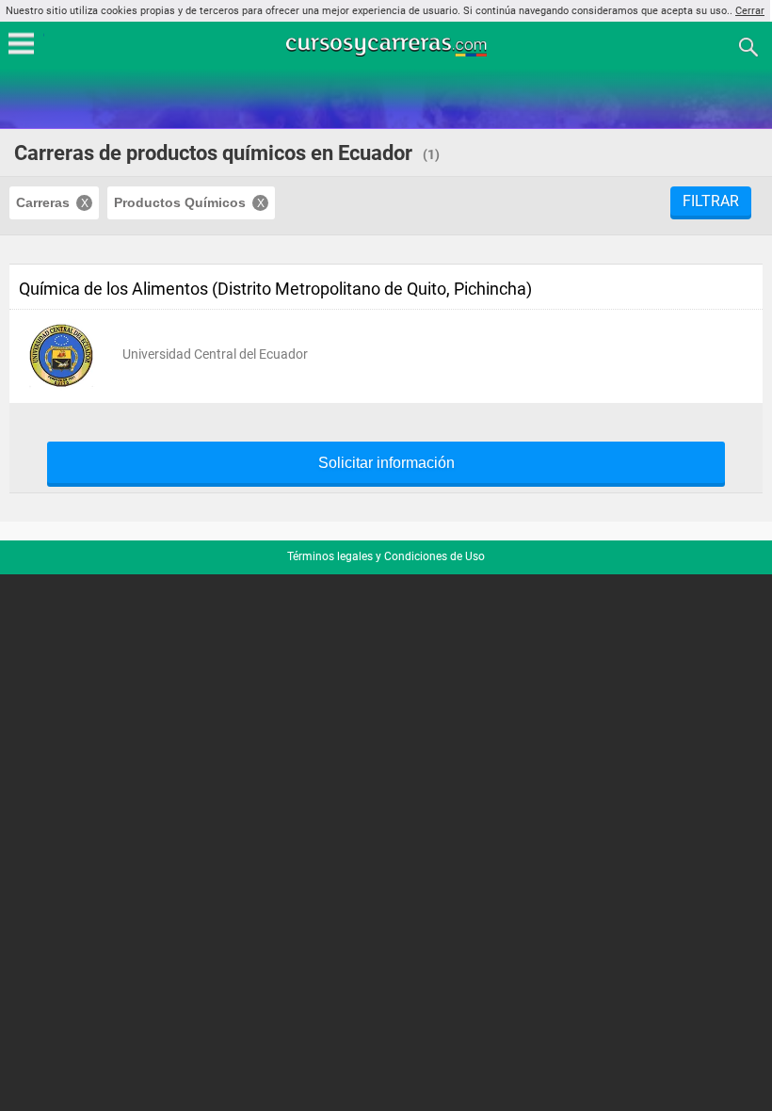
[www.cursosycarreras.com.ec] (388, 45)
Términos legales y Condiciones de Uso (386, 556)
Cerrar (749, 11)
